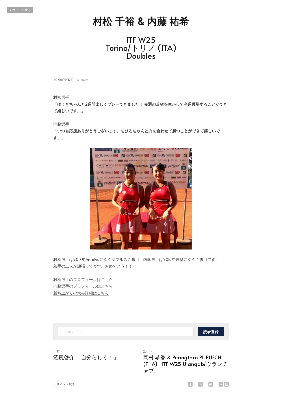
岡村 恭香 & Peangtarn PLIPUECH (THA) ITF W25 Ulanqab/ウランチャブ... (185, 364)
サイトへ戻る (21, 10)
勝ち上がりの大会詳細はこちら (81, 292)
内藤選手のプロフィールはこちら (83, 286)
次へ (146, 351)
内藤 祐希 (168, 21)
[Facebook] (190, 384)
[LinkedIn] (210, 384)
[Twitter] (200, 384)
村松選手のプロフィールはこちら (83, 279)
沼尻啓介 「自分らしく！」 (86, 357)
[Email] (221, 384)
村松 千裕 (114, 21)
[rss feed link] (226, 384)
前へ (59, 351)
